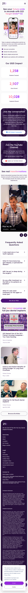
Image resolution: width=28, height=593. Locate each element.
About (4, 439)
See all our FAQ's (14, 300)
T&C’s (4, 467)
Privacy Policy (6, 456)
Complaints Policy (7, 461)
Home (4, 437)
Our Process (5, 443)
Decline (14, 587)
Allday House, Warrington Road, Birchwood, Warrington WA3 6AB (13, 477)
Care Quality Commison (8, 463)
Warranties (5, 454)
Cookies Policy (6, 458)
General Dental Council (8, 465)
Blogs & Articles (6, 445)
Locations (5, 441)
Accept (14, 583)
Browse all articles (14, 413)
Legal (4, 452)
